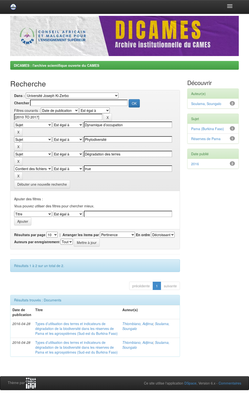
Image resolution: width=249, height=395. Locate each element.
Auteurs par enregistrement (37, 241)
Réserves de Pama (206, 138)
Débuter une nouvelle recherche (42, 184)
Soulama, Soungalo (206, 103)
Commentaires (230, 383)
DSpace (190, 383)
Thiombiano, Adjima (137, 323)
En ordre (143, 234)
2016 (195, 163)
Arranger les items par (80, 234)
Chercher (21, 102)
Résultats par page (29, 234)
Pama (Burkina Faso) (207, 128)
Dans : (19, 95)
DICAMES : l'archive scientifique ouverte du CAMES (56, 65)
